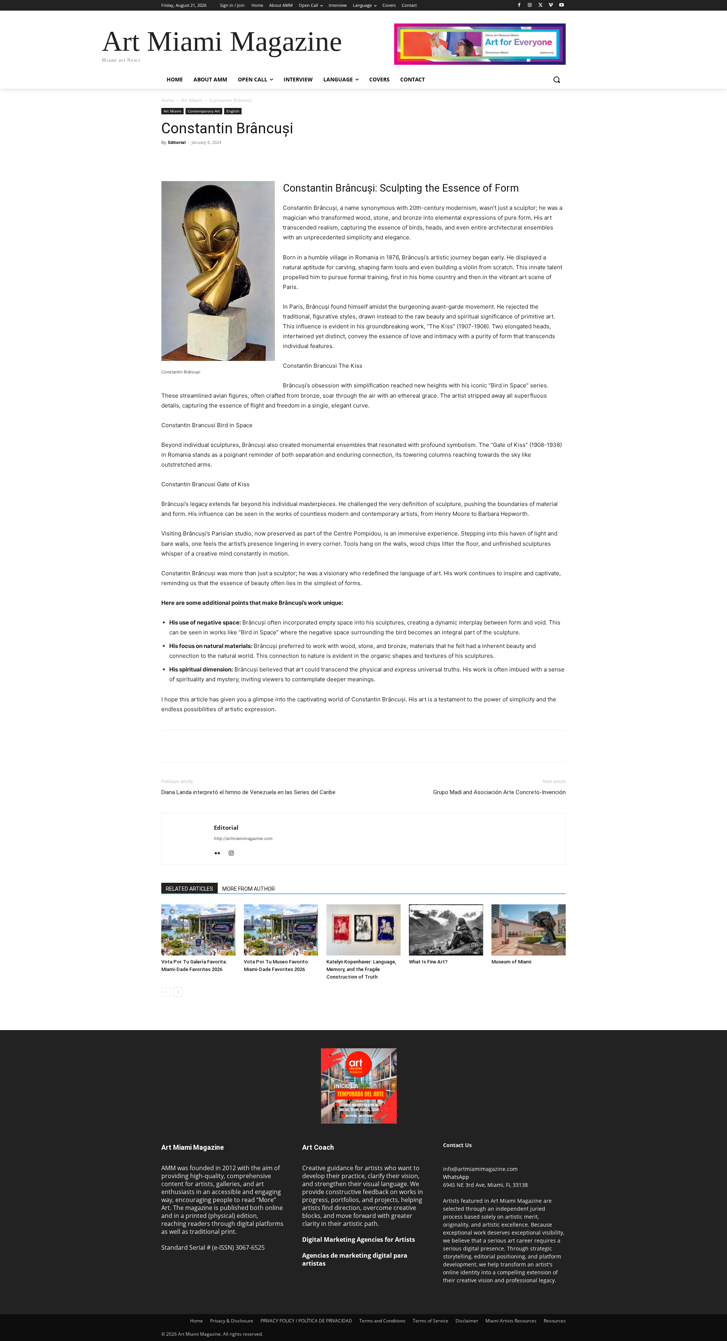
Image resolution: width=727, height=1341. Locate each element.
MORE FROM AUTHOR (248, 889)
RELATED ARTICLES (189, 889)
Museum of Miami (511, 962)
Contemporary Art (204, 111)
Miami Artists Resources (511, 1321)
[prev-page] (166, 992)
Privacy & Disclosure (231, 1321)
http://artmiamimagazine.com (243, 838)
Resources (555, 1321)
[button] (557, 79)
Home (167, 100)
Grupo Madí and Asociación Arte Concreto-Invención (499, 792)
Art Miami (191, 100)
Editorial (177, 142)
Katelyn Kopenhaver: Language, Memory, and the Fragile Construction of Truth (361, 969)
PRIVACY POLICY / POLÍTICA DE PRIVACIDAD (306, 1321)
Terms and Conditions (382, 1321)
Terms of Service (430, 1321)
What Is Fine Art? (428, 962)
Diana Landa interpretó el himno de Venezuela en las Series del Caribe (249, 792)
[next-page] (178, 992)
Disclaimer (467, 1321)
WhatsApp (456, 1176)
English (232, 111)
